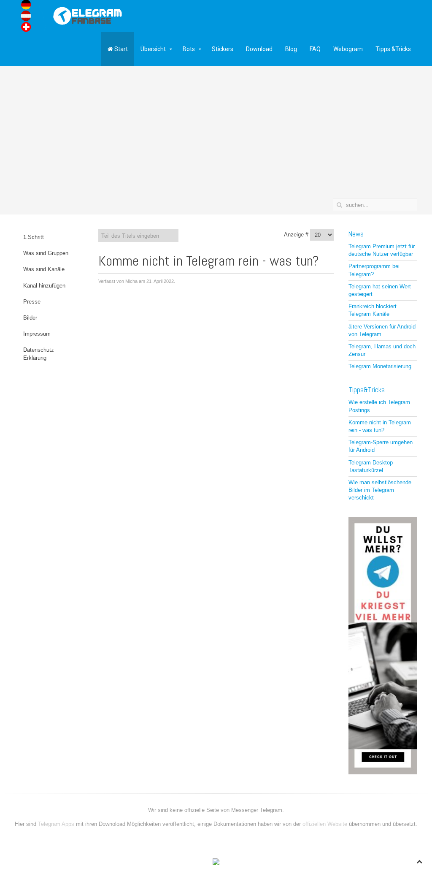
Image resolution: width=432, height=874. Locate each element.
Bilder (30, 318)
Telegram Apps (57, 824)
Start (120, 49)
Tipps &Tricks (393, 49)
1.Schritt (33, 237)
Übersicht (153, 49)
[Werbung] (382, 645)
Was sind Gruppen (45, 253)
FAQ (315, 49)
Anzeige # (296, 234)
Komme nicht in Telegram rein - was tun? (208, 261)
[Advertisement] (216, 135)
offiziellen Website (324, 824)
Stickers (222, 49)
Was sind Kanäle (44, 269)
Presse (31, 302)
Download (259, 49)
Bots (189, 49)
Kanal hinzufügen (44, 285)
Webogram (348, 49)
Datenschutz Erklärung (38, 354)
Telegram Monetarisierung (379, 366)
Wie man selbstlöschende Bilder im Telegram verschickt (379, 490)
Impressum (37, 334)
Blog (291, 49)
